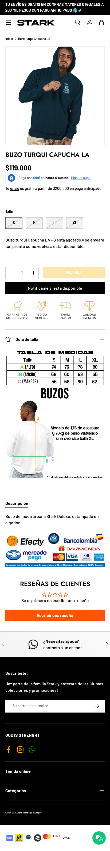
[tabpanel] (55, 540)
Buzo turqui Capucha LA (34, 38)
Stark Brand (17, 813)
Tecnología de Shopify (32, 813)
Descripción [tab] (16, 503)
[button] (101, 22)
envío (14, 188)
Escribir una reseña (55, 615)
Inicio (9, 38)
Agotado (74, 272)
